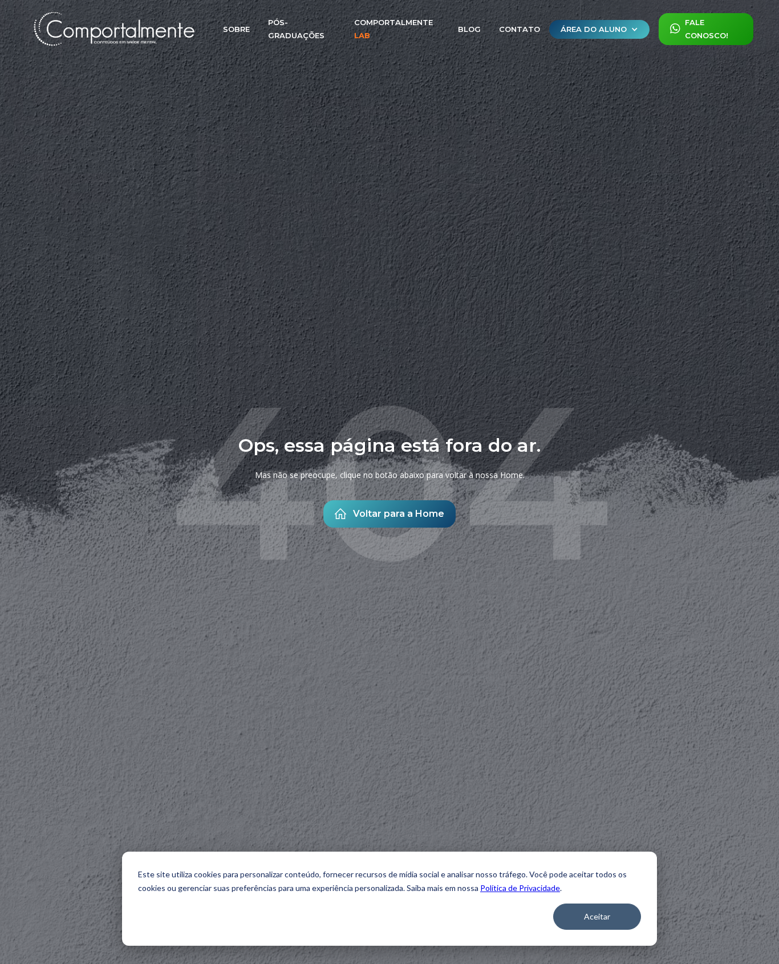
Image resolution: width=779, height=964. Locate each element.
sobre (236, 29)
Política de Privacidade (520, 888)
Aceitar (597, 916)
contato (519, 29)
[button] (599, 29)
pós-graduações (296, 29)
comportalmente (393, 29)
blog (469, 29)
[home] (114, 29)
